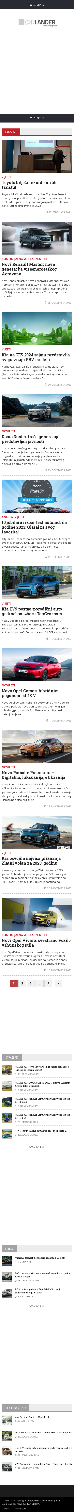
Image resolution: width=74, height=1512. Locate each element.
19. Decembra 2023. (60, 470)
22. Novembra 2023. (59, 888)
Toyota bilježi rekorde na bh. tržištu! (30, 185)
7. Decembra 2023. (60, 638)
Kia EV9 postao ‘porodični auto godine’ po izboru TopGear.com (32, 611)
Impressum (20, 1508)
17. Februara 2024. (60, 212)
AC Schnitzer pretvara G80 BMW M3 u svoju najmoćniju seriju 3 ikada (38, 1291)
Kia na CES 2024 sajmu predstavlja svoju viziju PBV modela (36, 357)
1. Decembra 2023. (60, 720)
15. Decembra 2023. (60, 557)
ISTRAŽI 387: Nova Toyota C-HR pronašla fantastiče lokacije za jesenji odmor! (42, 1068)
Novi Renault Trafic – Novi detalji (32, 1417)
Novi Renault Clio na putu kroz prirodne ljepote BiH (41, 1130)
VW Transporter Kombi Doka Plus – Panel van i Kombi (43, 1463)
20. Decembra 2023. (60, 384)
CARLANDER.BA (31, 1503)
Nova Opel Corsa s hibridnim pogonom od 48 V (30, 693)
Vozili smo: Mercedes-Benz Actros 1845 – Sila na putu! (43, 1432)
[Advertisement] (37, 71)
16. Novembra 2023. (59, 970)
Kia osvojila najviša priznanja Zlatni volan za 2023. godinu (31, 861)
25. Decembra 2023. (60, 302)
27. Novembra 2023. (59, 806)
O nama (6, 1508)
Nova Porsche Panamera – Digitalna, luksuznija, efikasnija (33, 775)
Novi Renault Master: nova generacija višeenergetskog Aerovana (29, 269)
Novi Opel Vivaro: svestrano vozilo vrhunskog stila (36, 943)
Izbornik (38, 5)
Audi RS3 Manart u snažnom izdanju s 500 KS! (40, 1257)
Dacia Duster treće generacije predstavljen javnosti (30, 439)
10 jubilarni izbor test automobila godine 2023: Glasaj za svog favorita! (34, 527)
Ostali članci (37, 1147)
